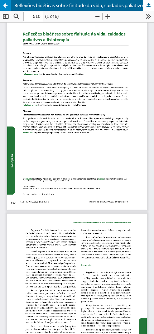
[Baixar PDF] (148, 5)
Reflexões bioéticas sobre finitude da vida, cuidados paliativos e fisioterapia (84, 5)
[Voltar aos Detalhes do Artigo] (5, 5)
